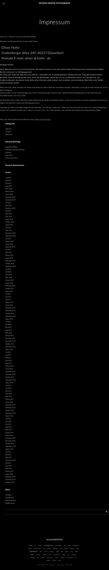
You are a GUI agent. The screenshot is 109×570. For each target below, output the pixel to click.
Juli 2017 (8, 294)
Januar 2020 (9, 244)
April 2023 (8, 205)
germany (51, 551)
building (55, 548)
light (32, 554)
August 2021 (9, 225)
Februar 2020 (9, 241)
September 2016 (10, 316)
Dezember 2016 (10, 308)
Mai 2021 (8, 227)
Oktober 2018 (9, 263)
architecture (48, 545)
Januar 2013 (9, 435)
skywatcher (50, 557)
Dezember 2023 (10, 197)
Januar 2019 (9, 258)
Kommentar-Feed (10, 500)
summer (62, 557)
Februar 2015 (9, 366)
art (65, 545)
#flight (31, 545)
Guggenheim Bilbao (11, 147)
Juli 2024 (8, 178)
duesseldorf (33, 551)
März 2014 (8, 396)
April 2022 (8, 214)
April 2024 (8, 186)
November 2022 (10, 208)
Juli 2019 (8, 250)
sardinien (74, 554)
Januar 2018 (9, 283)
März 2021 (8, 230)
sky (38, 557)
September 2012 (10, 446)
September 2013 (10, 413)
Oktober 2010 (9, 482)
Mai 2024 (8, 183)
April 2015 (8, 360)
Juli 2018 (8, 269)
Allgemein (8, 129)
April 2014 (8, 394)
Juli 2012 (8, 452)
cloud (66, 548)
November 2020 (10, 233)
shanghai (32, 557)
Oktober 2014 (9, 377)
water (59, 560)
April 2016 (8, 330)
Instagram (8, 131)
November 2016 (10, 310)
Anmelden (8, 495)
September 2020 (10, 236)
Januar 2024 (9, 194)
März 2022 (8, 216)
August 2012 (9, 449)
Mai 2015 (8, 358)
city (61, 548)
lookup (45, 554)
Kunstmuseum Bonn (11, 158)
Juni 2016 (8, 324)
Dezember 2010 (10, 477)
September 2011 (10, 460)
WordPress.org (9, 503)
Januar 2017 (9, 305)
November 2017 (10, 286)
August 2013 (9, 416)
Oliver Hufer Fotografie (54, 3)
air (35, 545)
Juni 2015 (8, 355)
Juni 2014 (8, 388)
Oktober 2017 (9, 288)
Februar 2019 (9, 255)
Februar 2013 (9, 432)
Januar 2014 (9, 402)
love (50, 554)
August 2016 (9, 319)
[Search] (106, 511)
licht (76, 551)
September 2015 (10, 347)
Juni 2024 (8, 180)
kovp (71, 551)
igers (66, 551)
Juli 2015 (8, 352)
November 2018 (10, 261)
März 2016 (8, 333)
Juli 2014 (8, 385)
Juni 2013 (8, 421)
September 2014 (10, 380)
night (63, 554)
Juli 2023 (8, 202)
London (38, 554)
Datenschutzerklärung (42, 119)
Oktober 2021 (9, 222)
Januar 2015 (9, 369)
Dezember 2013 (10, 405)
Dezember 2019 (10, 247)
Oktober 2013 (9, 410)
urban (54, 560)
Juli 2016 (8, 322)
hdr (62, 551)
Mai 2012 (8, 454)
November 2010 (10, 479)
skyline (43, 557)
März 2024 (8, 189)
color (77, 548)
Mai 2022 (8, 211)
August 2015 (9, 349)
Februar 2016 (9, 335)
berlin (30, 548)
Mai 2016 (8, 327)
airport (40, 545)
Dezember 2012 (10, 438)
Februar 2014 (9, 399)
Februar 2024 (9, 191)
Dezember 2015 (10, 338)
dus (41, 551)
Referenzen (8, 134)
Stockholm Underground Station (15, 150)
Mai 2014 (8, 391)
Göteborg (8, 152)
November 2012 (10, 441)
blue (44, 548)
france (45, 551)
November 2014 (10, 374)
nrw (68, 554)
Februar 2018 (9, 280)
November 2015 (10, 341)
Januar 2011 (9, 474)
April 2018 (8, 274)
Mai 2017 (8, 299)
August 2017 (9, 291)
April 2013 (8, 427)
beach (69, 545)
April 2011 (8, 466)
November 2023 (10, 200)
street (56, 557)
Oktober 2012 (9, 443)
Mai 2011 (8, 463)
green (57, 551)
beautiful (76, 545)
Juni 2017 (8, 297)
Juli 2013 (8, 418)
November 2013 (10, 407)
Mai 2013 (8, 424)
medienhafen (56, 554)
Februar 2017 (9, 302)
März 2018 (8, 277)
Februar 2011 (9, 471)
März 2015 (8, 363)
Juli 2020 (8, 238)
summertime (70, 557)
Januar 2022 (9, 219)
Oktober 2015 (9, 344)
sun (76, 557)
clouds (72, 548)
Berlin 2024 (9, 155)
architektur (58, 545)
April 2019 (8, 252)
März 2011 (8, 468)
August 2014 (9, 383)
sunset (48, 560)
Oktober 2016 (9, 313)
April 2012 (8, 457)
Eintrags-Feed (9, 497)
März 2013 (8, 430)
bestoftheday (37, 548)
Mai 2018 (8, 272)
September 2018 (10, 266)
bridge (49, 548)
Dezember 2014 (10, 371)
